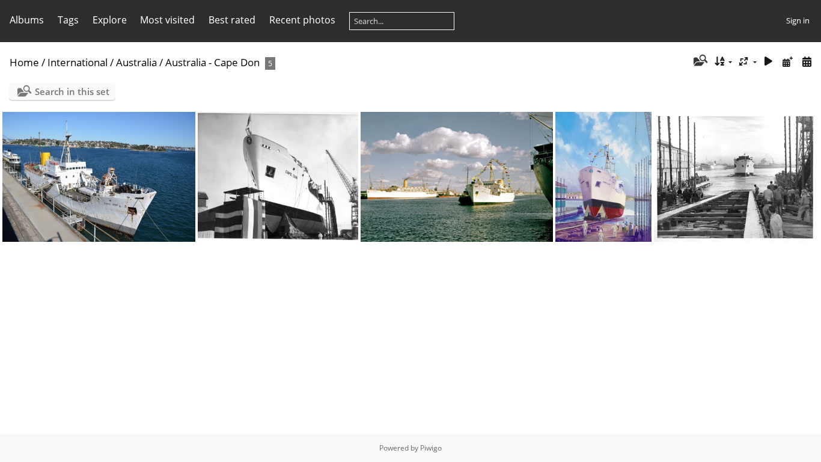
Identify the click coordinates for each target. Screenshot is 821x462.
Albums (27, 19)
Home (24, 62)
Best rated (232, 19)
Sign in (798, 20)
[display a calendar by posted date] (787, 61)
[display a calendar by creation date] (806, 61)
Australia (136, 62)
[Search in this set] (699, 61)
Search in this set (72, 91)
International (77, 62)
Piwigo (431, 448)
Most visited (167, 19)
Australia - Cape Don (212, 62)
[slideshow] (768, 61)
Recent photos (302, 19)
